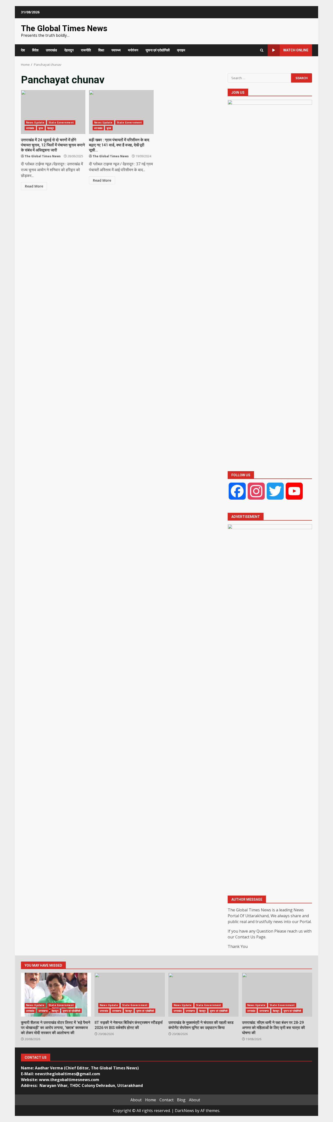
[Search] (261, 50)
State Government (61, 122)
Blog (181, 1100)
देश (23, 50)
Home (150, 1100)
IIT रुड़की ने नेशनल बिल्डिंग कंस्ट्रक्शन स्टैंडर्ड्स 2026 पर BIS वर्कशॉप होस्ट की (130, 995)
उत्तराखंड (51, 50)
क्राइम (181, 50)
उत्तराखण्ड (43, 1010)
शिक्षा (101, 50)
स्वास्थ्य (116, 50)
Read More (34, 186)
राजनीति (86, 50)
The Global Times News (64, 28)
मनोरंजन (133, 50)
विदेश (35, 50)
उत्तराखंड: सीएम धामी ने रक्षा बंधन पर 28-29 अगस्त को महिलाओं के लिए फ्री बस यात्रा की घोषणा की (277, 995)
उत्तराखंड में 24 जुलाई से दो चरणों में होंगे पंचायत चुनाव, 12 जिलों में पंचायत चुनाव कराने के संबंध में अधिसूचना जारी (53, 112)
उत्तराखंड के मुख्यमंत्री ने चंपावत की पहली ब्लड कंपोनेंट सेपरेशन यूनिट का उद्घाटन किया (203, 995)
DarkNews (184, 1110)
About (136, 1100)
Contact (166, 1100)
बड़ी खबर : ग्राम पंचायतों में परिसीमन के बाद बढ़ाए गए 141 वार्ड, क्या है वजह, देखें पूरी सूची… (121, 112)
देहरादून (69, 50)
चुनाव (41, 128)
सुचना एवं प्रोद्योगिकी (158, 50)
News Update (35, 122)
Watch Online (295, 50)
